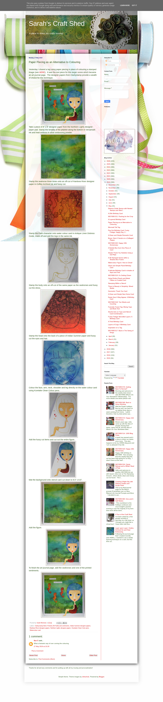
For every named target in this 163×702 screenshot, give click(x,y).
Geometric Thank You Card (117, 291)
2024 (109, 167)
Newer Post (33, 655)
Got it (134, 5)
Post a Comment (37, 651)
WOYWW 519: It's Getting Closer (119, 275)
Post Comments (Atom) (46, 659)
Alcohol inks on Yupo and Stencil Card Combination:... (119, 313)
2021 (109, 176)
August (111, 197)
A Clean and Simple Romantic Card (120, 235)
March (111, 339)
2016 (109, 355)
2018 (109, 349)
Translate (120, 378)
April (110, 336)
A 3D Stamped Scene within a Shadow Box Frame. (118, 259)
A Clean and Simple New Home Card (121, 294)
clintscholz (85, 677)
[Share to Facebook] (64, 623)
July (110, 200)
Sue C (36, 640)
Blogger (101, 677)
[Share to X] (62, 623)
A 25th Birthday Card (115, 213)
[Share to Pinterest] (66, 623)
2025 (109, 164)
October (112, 191)
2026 (109, 161)
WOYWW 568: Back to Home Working (123, 403)
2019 (109, 182)
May (110, 206)
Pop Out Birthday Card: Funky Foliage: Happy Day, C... (118, 231)
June (110, 203)
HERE (42, 72)
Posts (109, 61)
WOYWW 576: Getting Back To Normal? (123, 388)
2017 (109, 352)
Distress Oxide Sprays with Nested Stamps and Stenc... (120, 209)
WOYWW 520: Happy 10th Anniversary (117, 244)
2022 (109, 173)
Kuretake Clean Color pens (80, 628)
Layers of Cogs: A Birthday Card (119, 324)
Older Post (93, 655)
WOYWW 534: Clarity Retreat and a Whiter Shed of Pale (124, 466)
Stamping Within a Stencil (117, 283)
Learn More (125, 5)
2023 (109, 170)
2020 (109, 179)
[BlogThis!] (60, 623)
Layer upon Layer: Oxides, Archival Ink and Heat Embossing (124, 530)
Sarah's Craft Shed (57, 23)
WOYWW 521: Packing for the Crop (120, 216)
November (112, 188)
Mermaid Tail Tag (114, 227)
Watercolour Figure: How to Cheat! (120, 263)
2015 (109, 358)
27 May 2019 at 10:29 (41, 646)
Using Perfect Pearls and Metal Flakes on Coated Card (119, 279)
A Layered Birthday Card (116, 219)
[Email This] (57, 623)
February (112, 342)
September (113, 194)
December (112, 185)
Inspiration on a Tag (115, 328)
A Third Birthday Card (115, 321)
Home (63, 655)
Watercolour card (35, 630)
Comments (111, 65)
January (112, 345)
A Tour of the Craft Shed (123, 514)
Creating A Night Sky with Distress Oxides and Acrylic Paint (124, 483)
